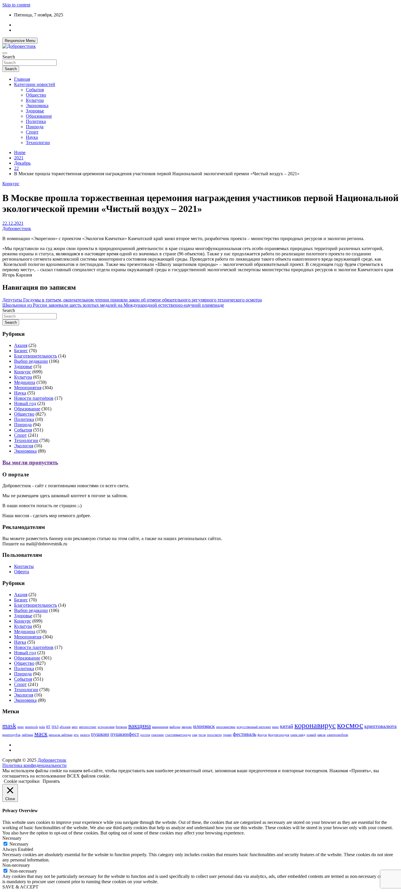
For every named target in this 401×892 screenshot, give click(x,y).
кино (275, 727)
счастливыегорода (178, 734)
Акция (20, 345)
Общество (36, 94)
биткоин (121, 727)
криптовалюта (380, 726)
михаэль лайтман (61, 734)
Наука (32, 137)
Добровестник (16, 228)
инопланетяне (225, 727)
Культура (35, 100)
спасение (157, 734)
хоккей (311, 734)
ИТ (48, 727)
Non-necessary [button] (16, 865)
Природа (34, 126)
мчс (76, 734)
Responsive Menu (20, 40)
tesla (42, 727)
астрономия (106, 727)
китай (286, 726)
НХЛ (55, 727)
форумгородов (278, 734)
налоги (85, 734)
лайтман (27, 734)
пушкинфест (124, 734)
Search (8, 56)
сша (194, 734)
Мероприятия (27, 387)
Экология (23, 445)
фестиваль (244, 734)
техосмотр (214, 734)
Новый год (25, 403)
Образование (39, 116)
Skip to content (16, 4)
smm (20, 727)
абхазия (65, 727)
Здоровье (35, 110)
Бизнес (21, 350)
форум (262, 734)
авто (75, 727)
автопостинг (88, 727)
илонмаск (204, 726)
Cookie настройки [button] (22, 781)
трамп (227, 734)
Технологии (38, 142)
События (35, 89)
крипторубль (11, 734)
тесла (202, 734)
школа (321, 734)
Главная (22, 79)
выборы (174, 727)
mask (9, 725)
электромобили (337, 734)
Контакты (24, 566)
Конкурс (10, 183)
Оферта (21, 571)
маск (41, 733)
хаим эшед (297, 734)
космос (350, 725)
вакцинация (160, 727)
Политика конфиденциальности (34, 765)
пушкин (100, 734)
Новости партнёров (33, 398)
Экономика (37, 105)
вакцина (139, 725)
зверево (186, 727)
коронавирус (315, 725)
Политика (36, 121)
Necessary (18, 844)
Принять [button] (51, 781)
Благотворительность (35, 355)
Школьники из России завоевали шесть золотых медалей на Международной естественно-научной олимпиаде (113, 305)
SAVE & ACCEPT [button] (20, 886)
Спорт (32, 131)
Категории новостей (34, 84)
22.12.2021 (12, 223)
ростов (145, 734)
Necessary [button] (11, 838)
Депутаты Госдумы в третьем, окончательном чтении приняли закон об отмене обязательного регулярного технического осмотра (132, 299)
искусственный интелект (254, 727)
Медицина (24, 382)
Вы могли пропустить (30, 462)
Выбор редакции (31, 361)
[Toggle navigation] (4, 53)
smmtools (31, 727)
